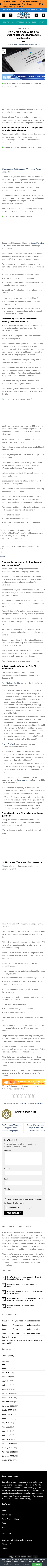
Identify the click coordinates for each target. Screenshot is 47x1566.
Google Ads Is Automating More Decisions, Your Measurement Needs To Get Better (25, 1299)
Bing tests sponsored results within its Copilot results (24, 1285)
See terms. (3, 556)
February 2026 (7, 1393)
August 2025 (6, 1418)
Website (7, 1189)
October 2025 (7, 1410)
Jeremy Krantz (7, 744)
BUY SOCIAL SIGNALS (23, 22)
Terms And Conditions (10, 1519)
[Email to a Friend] (25, 1096)
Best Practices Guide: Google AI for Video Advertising (22, 169)
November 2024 (8, 1456)
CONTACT (40, 22)
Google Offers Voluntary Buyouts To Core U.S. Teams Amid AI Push (36, 1128)
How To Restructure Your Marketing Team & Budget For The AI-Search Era (24, 1278)
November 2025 (8, 1406)
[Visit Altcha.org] (30, 1208)
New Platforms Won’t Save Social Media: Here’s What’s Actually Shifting (23, 1341)
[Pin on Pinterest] (29, 1096)
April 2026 (6, 1385)
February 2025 (7, 1444)
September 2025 (8, 1414)
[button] (3, 15)
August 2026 (6, 1368)
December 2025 (8, 1402)
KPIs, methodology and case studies (26, 1321)
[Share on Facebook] (17, 1096)
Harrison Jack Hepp (17, 780)
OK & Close (37, 1564)
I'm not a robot (14, 1208)
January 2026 (7, 1398)
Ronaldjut (5, 1321)
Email (6, 1179)
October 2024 (7, 1460)
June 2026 (6, 1377)
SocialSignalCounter (32, 44)
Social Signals (23, 29)
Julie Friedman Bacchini (11, 683)
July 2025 (5, 1423)
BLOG (34, 22)
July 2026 (5, 1373)
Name (7, 1169)
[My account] (36, 15)
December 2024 (8, 1452)
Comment (8, 1150)
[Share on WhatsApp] (13, 1096)
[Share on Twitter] (21, 1096)
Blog (3, 1527)
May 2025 (5, 1431)
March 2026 (6, 1389)
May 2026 (5, 1381)
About (4, 1511)
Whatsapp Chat (8, 1544)
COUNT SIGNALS (8, 22)
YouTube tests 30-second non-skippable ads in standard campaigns (11, 1128)
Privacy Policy (7, 1515)
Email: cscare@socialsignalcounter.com (17, 1540)
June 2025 (6, 1427)
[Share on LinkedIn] (33, 1096)
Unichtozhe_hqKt (8, 1337)
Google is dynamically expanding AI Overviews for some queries (25, 1292)
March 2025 (6, 1439)
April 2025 (6, 1435)
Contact (5, 1548)
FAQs (4, 1523)
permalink (40, 1103)
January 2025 (7, 1448)
